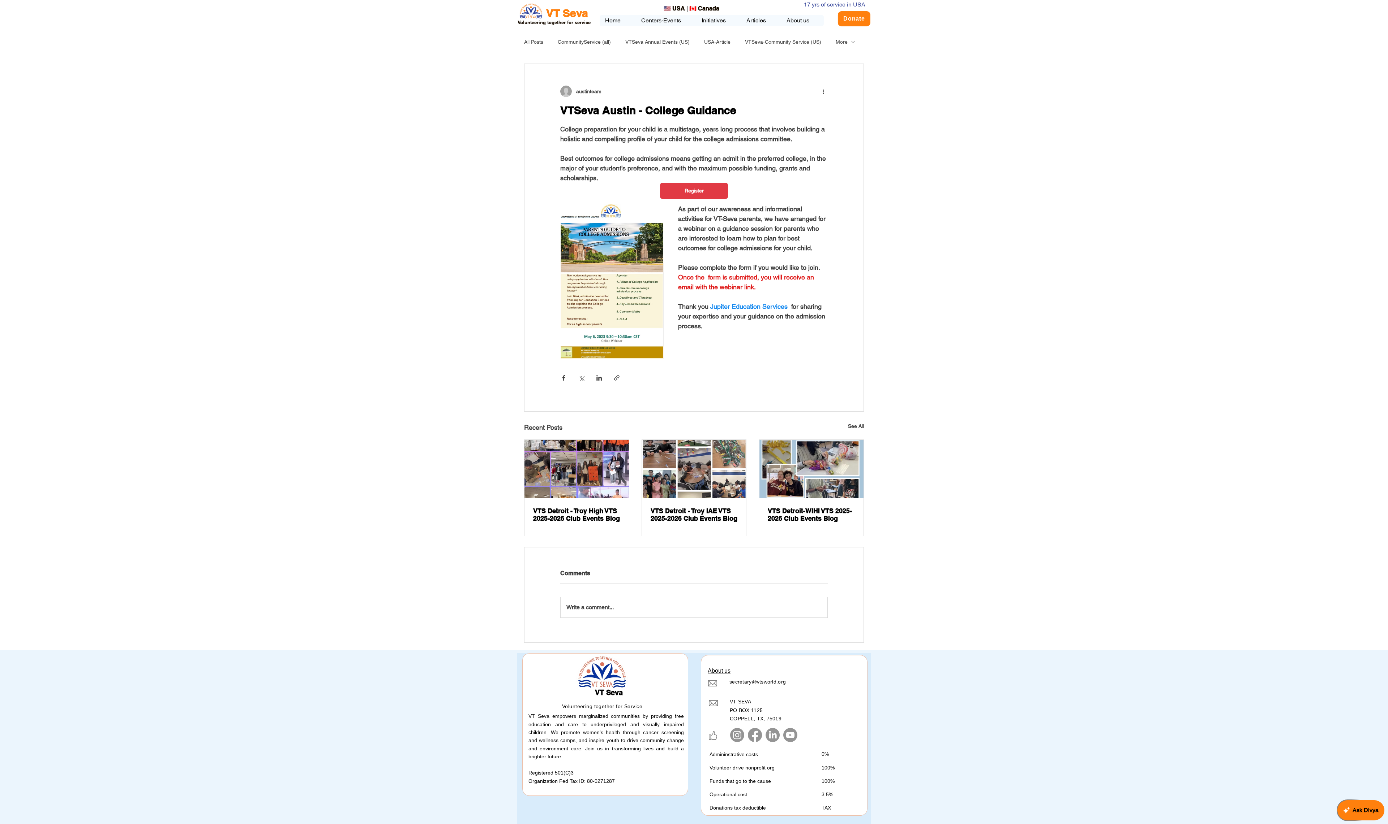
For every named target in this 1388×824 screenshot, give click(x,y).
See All (856, 426)
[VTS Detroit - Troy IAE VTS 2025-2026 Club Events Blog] (694, 469)
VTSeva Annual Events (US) (657, 42)
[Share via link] (616, 377)
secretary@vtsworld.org (757, 682)
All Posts (533, 42)
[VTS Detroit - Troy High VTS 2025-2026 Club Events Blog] (576, 469)
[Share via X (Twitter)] (581, 377)
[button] (718, 20)
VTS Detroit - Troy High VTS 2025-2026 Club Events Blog (576, 514)
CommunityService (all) (584, 42)
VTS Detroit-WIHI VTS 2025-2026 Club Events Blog (810, 514)
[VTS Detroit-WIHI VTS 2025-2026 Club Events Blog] (811, 469)
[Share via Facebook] (563, 377)
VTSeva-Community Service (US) (783, 42)
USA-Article (717, 42)
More (842, 42)
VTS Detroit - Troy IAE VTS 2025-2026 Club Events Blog (694, 514)
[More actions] (823, 91)
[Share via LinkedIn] (599, 377)
